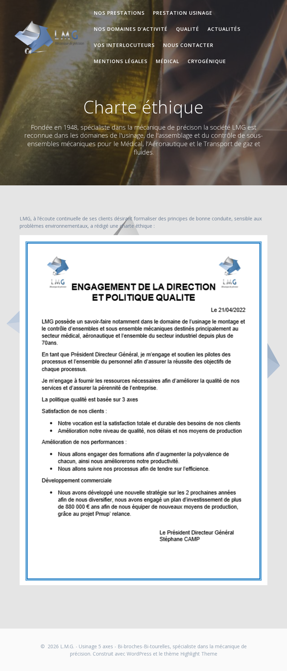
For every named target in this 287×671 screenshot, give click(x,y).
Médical (167, 61)
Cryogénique (207, 61)
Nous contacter (188, 45)
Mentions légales (120, 61)
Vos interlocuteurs (124, 45)
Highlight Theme (198, 653)
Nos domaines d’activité (131, 29)
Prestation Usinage (182, 12)
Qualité (187, 29)
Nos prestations (119, 12)
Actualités (224, 29)
